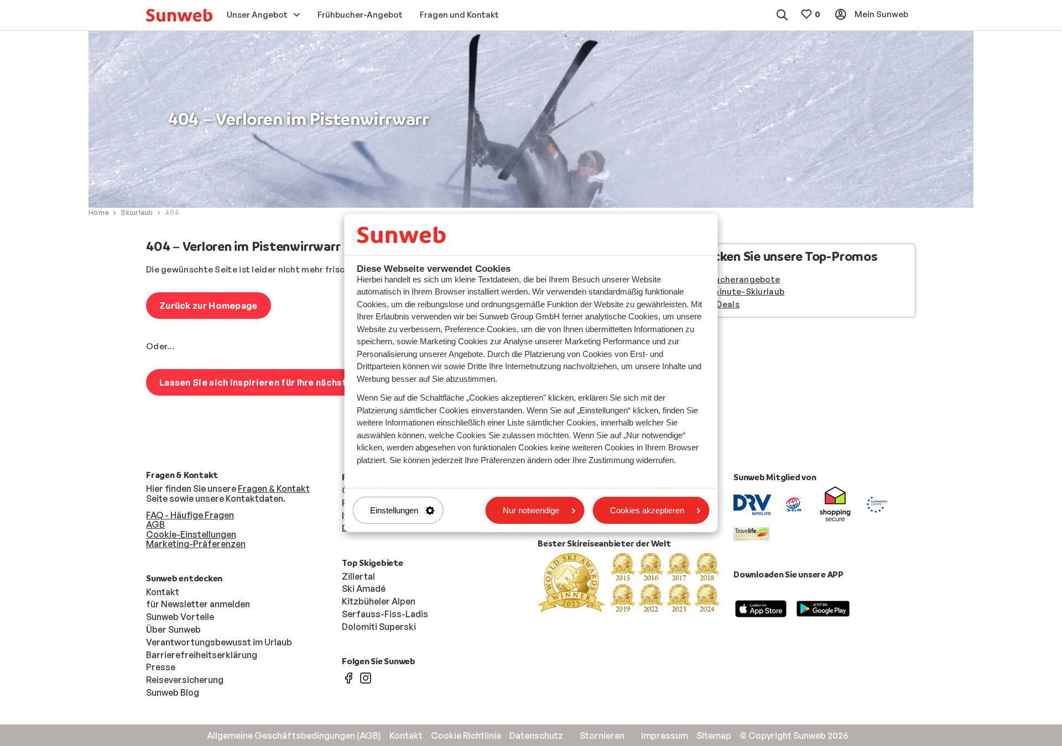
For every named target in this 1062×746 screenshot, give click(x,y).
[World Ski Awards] (629, 581)
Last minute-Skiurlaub (737, 291)
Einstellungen (394, 510)
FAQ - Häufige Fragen (190, 515)
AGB (155, 524)
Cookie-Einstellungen (191, 534)
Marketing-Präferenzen (196, 543)
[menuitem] (179, 15)
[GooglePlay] (823, 607)
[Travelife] (751, 533)
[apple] (761, 607)
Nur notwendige (531, 510)
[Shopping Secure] (835, 503)
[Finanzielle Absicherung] (794, 503)
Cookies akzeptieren (647, 510)
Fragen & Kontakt (274, 488)
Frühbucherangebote (735, 279)
